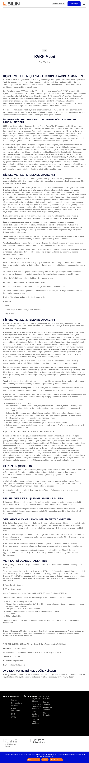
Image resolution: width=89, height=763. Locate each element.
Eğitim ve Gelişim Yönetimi (35, 721)
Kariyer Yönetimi (46, 703)
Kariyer (14, 700)
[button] (84, 4)
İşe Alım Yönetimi (46, 698)
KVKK (13, 717)
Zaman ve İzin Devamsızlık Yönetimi (37, 706)
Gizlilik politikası (56, 760)
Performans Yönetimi (47, 709)
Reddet (45, 760)
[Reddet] (85, 757)
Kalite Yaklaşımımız (16, 710)
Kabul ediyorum (33, 760)
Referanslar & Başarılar (16, 704)
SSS (13, 714)
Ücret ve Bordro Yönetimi (35, 714)
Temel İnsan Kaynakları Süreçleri (36, 699)
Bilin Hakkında (16, 697)
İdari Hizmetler (47, 714)
